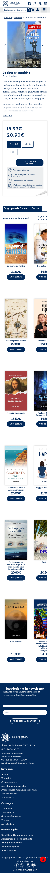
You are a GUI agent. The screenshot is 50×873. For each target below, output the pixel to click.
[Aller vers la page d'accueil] (25, 737)
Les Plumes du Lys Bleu (13, 786)
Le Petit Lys (7, 824)
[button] (29, 3)
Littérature (7, 808)
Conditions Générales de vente (17, 835)
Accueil (8, 17)
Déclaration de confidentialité (16, 839)
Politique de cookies (11, 842)
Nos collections (9, 793)
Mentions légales (10, 846)
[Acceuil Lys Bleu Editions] (11, 3)
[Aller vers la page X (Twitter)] (28, 865)
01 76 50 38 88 (11, 749)
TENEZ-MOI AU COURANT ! (25, 721)
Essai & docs (7, 812)
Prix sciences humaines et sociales (19, 790)
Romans (18, 17)
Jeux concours (8, 850)
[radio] (14, 144)
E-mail (25, 701)
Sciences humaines (11, 816)
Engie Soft (31, 869)
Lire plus (7, 115)
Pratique (5, 820)
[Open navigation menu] (44, 10)
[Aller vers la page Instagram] (22, 865)
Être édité (6, 778)
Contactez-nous (9, 782)
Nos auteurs (7, 797)
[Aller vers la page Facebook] (17, 865)
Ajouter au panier (29, 162)
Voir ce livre (16, 277)
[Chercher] (29, 10)
